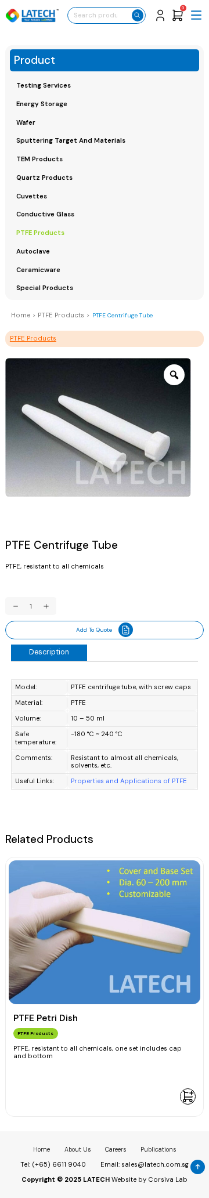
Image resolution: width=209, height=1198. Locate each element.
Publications (158, 1149)
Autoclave (33, 251)
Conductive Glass (45, 214)
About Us (77, 1149)
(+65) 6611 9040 (59, 1164)
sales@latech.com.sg (155, 1164)
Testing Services (43, 85)
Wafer (25, 122)
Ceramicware (38, 270)
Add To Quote (94, 630)
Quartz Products (44, 177)
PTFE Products (40, 233)
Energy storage (41, 104)
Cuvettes (31, 196)
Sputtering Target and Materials (70, 140)
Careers (115, 1149)
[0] (178, 14)
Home (20, 315)
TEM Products (39, 159)
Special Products (44, 288)
